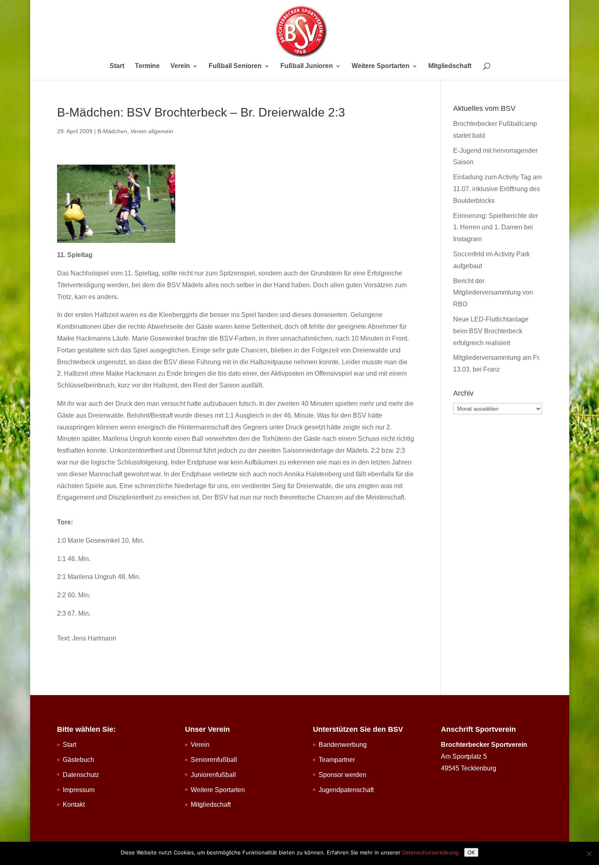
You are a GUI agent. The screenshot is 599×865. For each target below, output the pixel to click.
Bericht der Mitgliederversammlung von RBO (493, 292)
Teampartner (337, 759)
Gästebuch (78, 759)
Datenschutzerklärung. (431, 852)
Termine (147, 66)
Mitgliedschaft (449, 66)
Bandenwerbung (343, 744)
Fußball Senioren (235, 66)
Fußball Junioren (306, 66)
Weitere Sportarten (381, 66)
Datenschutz (81, 774)
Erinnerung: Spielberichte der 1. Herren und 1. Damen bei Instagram (495, 227)
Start (117, 66)
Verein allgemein (151, 131)
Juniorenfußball (213, 774)
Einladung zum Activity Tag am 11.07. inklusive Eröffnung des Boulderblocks (497, 189)
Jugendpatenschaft (346, 789)
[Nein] (589, 854)
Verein (180, 66)
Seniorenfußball (214, 759)
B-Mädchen (112, 131)
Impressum (79, 789)
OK (471, 852)
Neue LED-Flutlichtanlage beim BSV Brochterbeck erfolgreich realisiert (491, 331)
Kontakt (74, 804)
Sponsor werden (342, 774)
